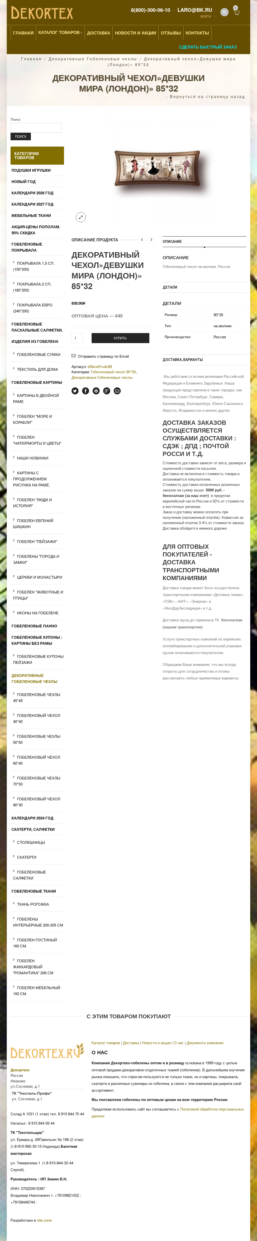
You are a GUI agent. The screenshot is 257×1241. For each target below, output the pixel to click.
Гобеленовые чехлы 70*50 (36, 781)
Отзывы (171, 33)
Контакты (197, 33)
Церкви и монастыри (39, 577)
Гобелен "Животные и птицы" (38, 595)
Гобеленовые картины (37, 382)
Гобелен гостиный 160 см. (35, 942)
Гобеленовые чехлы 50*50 (36, 739)
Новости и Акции (135, 33)
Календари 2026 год (32, 193)
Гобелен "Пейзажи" (37, 541)
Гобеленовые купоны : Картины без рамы (37, 640)
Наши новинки (32, 458)
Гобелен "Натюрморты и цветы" (37, 440)
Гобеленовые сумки (38, 354)
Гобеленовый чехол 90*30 (113, 371)
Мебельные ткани (31, 215)
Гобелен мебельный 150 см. (36, 990)
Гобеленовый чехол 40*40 (36, 718)
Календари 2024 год (32, 818)
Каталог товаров (59, 32)
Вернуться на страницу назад (207, 96)
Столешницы (31, 842)
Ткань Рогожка (33, 904)
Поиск (15, 119)
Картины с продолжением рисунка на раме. (31, 478)
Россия (220, 336)
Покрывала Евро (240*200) (32, 307)
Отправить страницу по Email (103, 356)
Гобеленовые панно (34, 626)
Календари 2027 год (32, 204)
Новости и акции (156, 1042)
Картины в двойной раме (36, 398)
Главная (23, 33)
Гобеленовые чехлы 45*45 (36, 697)
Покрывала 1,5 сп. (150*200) (33, 266)
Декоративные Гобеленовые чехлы (93, 59)
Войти (206, 16)
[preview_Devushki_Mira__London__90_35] (158, 169)
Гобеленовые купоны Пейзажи (38, 659)
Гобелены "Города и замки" (36, 559)
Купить (120, 338)
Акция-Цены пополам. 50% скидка (36, 230)
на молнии (222, 325)
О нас (179, 1042)
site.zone (44, 1220)
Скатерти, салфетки (33, 829)
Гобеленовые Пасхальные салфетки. (37, 327)
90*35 (218, 314)
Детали (170, 287)
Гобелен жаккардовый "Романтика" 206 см (33, 966)
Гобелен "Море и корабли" (32, 419)
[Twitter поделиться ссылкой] (75, 390)
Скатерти (26, 857)
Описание (172, 242)
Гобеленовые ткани (34, 891)
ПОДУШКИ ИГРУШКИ (31, 170)
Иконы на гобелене (37, 612)
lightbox (81, 217)
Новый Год (24, 181)
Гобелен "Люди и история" (32, 502)
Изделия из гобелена (35, 341)
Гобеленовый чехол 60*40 (36, 760)
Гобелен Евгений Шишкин (33, 523)
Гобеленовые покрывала (27, 247)
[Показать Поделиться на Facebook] (85, 390)
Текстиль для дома (37, 369)
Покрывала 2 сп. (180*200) (32, 287)
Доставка (98, 33)
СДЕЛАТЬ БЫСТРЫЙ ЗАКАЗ (208, 47)
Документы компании (205, 1042)
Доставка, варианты (183, 360)
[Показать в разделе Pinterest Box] (96, 390)
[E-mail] (117, 390)
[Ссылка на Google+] (106, 390)
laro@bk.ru (194, 9)
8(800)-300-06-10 (150, 9)
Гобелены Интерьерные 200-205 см (38, 922)
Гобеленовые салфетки (29, 875)
